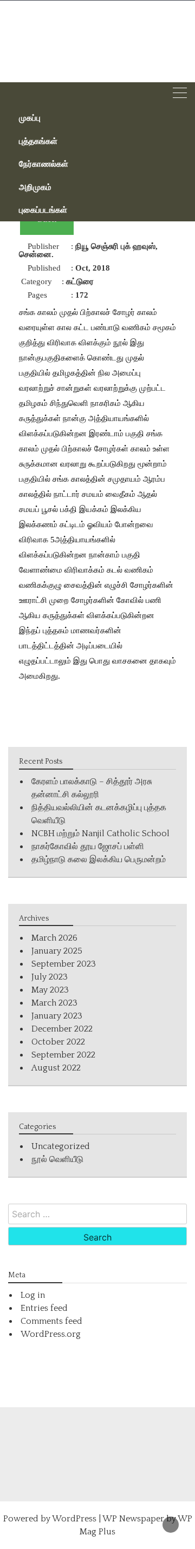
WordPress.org (51, 1334)
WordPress (74, 1519)
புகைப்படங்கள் (43, 209)
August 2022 (56, 1068)
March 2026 (54, 938)
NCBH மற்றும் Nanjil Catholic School (100, 833)
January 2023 (56, 1016)
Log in (33, 1295)
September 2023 (63, 964)
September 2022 (63, 1055)
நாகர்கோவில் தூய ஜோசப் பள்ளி (87, 846)
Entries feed (44, 1308)
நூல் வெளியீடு (57, 1159)
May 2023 (50, 990)
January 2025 (56, 951)
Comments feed (51, 1321)
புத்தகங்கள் (38, 140)
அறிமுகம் (35, 186)
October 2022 (58, 1042)
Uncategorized (60, 1146)
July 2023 (49, 977)
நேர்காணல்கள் (43, 163)
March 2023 (54, 1003)
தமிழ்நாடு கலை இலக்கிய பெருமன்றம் (98, 859)
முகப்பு (30, 117)
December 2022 (62, 1029)
